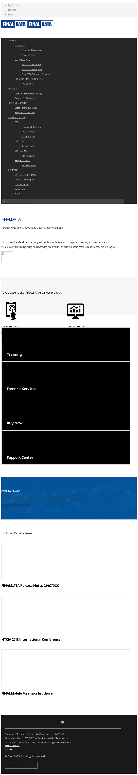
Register (12, 9)
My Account (14, 5)
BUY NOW (19, 141)
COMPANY (13, 170)
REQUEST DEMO (22, 160)
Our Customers (22, 184)
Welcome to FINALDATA (25, 175)
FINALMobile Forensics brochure (27, 693)
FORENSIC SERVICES (17, 103)
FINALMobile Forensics (32, 50)
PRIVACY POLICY (12, 745)
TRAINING (12, 88)
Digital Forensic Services (26, 107)
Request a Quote (29, 146)
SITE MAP (9, 749)
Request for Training (24, 98)
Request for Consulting (25, 112)
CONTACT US (21, 150)
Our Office (19, 194)
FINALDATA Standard (31, 64)
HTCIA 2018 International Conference (30, 639)
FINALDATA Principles (24, 179)
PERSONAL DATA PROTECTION (29, 79)
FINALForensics (28, 55)
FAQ (17, 122)
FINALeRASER (28, 83)
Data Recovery (28, 136)
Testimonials (20, 189)
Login (11, 14)
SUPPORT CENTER (16, 117)
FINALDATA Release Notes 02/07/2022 (30, 585)
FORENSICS (20, 45)
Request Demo (29, 165)
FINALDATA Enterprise (32, 69)
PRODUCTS (13, 40)
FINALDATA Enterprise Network (36, 74)
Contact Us (16, 505)
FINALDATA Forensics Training (28, 93)
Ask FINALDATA (28, 155)
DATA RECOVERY (22, 59)
